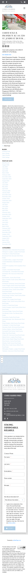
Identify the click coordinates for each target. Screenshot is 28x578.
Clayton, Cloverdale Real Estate (13, 112)
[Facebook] (6, 2)
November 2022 (6, 232)
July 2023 (5, 220)
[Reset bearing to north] (2, 361)
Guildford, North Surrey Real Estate (12, 293)
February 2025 (6, 190)
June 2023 (5, 222)
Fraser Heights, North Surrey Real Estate (18, 117)
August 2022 (5, 238)
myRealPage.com (17, 540)
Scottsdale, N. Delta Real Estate (11, 132)
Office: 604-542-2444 (12, 411)
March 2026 (5, 173)
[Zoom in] (2, 357)
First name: (7, 457)
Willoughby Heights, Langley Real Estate (13, 141)
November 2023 (6, 214)
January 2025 (6, 192)
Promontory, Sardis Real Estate (8, 129)
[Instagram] (3, 2)
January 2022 (6, 242)
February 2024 (6, 212)
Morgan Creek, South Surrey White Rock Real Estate (15, 124)
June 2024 (5, 206)
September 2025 (6, 178)
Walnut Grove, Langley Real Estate (12, 337)
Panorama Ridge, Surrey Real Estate (12, 311)
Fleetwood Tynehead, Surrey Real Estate (13, 283)
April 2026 (5, 171)
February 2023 (6, 228)
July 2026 (5, 167)
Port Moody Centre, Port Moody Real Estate (13, 128)
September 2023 (6, 218)
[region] (14, 365)
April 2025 (5, 188)
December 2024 (6, 194)
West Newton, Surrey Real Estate (11, 341)
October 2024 (6, 198)
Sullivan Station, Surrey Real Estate (18, 133)
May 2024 (5, 208)
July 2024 (5, 204)
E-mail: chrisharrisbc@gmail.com (15, 414)
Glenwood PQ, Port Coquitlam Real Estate (11, 119)
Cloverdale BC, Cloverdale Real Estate (13, 271)
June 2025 (5, 184)
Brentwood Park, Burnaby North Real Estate (15, 108)
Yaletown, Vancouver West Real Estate (13, 351)
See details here (6, 54)
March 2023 (5, 226)
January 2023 (6, 230)
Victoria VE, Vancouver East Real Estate (10, 136)
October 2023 (6, 216)
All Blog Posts (6, 151)
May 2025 (5, 186)
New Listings (5, 153)
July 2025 (5, 182)
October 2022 (6, 234)
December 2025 (6, 176)
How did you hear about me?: (11, 496)
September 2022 (6, 236)
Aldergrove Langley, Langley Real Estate (10, 107)
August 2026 (5, 165)
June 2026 (5, 169)
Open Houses (6, 155)
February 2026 (6, 175)
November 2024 (6, 196)
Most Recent (5, 163)
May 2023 (5, 224)
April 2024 (5, 210)
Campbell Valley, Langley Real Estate (9, 109)
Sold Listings (5, 157)
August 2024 (5, 202)
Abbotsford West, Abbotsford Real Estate (15, 105)
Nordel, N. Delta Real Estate (8, 125)
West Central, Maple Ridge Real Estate (17, 137)
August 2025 (5, 180)
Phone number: (8, 478)
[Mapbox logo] (3, 373)
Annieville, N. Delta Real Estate (11, 253)
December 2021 (6, 244)
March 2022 (5, 240)
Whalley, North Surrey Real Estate (11, 343)
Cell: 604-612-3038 (11, 408)
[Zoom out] (2, 359)
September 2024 (6, 200)
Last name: (7, 464)
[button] (14, 408)
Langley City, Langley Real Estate (11, 299)
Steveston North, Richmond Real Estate (13, 327)
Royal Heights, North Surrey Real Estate (13, 323)
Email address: (8, 471)
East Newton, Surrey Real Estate (11, 115)
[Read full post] (14, 23)
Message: (6, 485)
